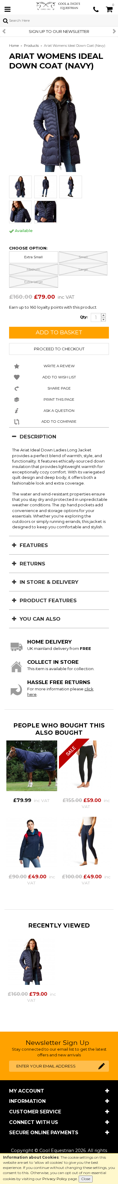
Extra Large (33, 282)
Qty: (83, 317)
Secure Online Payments (43, 1132)
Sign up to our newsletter (59, 31)
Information (27, 1101)
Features (34, 545)
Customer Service (35, 1112)
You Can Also (40, 619)
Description (38, 437)
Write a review (59, 366)
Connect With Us (33, 1122)
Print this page (59, 399)
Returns (32, 564)
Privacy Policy (54, 1178)
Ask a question (59, 411)
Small (83, 257)
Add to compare (59, 421)
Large (83, 269)
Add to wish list (59, 377)
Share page (59, 388)
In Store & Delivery (49, 582)
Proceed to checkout (59, 348)
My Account (26, 1091)
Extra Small (33, 257)
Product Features (48, 600)
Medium (33, 269)
